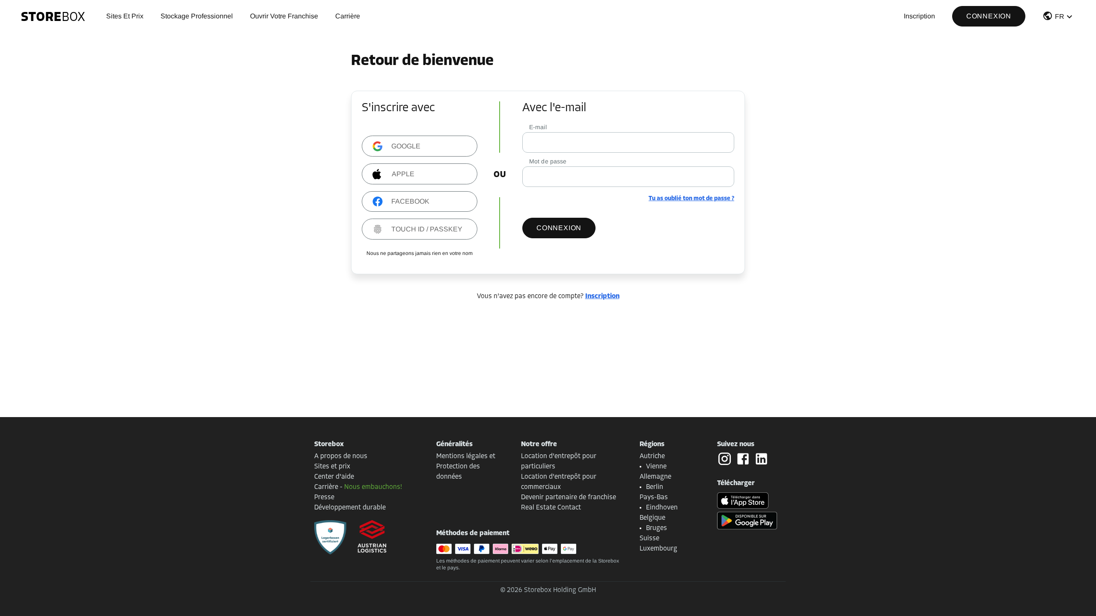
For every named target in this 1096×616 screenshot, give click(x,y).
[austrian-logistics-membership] (366, 537)
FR (1059, 16)
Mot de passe (548, 161)
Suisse (649, 538)
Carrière (347, 16)
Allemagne (655, 477)
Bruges (656, 528)
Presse (324, 497)
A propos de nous (340, 456)
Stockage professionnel (197, 16)
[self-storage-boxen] (330, 537)
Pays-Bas (654, 497)
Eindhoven (662, 507)
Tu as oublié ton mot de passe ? (691, 198)
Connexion (988, 16)
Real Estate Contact (551, 507)
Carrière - (358, 487)
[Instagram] (726, 459)
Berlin (654, 487)
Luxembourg (658, 548)
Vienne (656, 466)
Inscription (919, 16)
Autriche (652, 456)
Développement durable (350, 507)
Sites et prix (124, 16)
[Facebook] (745, 459)
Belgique (652, 518)
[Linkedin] (761, 458)
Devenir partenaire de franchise (568, 497)
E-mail (538, 127)
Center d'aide (334, 477)
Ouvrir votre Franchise (284, 16)
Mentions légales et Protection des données (465, 466)
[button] (1058, 18)
